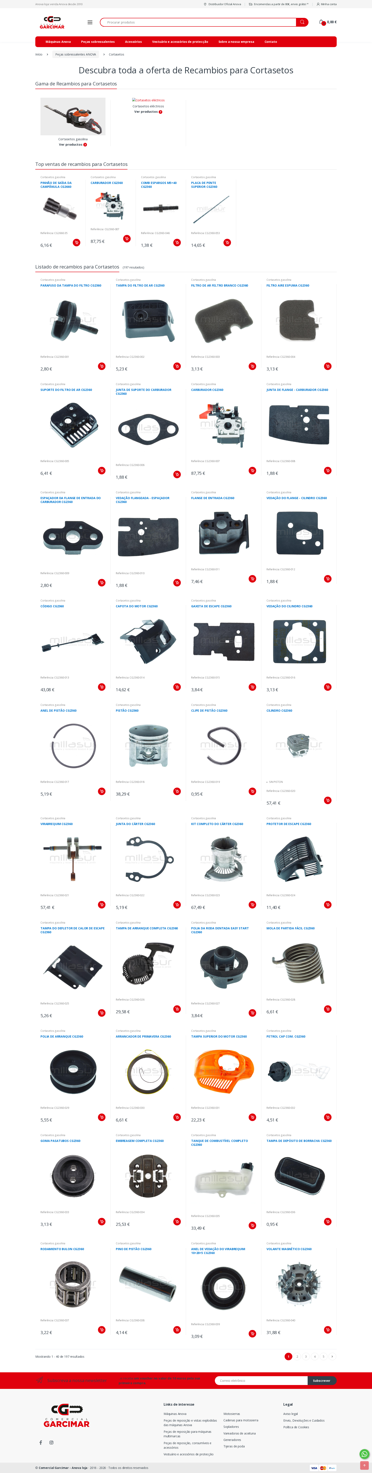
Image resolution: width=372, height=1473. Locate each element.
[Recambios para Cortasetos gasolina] (72, 116)
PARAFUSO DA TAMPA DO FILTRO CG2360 (70, 285)
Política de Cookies (296, 1427)
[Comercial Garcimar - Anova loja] (51, 22)
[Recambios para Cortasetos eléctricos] (148, 100)
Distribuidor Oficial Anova (224, 4)
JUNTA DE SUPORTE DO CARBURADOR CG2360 (143, 392)
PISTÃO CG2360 (127, 710)
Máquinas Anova (58, 42)
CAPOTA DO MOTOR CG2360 (137, 606)
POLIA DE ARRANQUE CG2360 (61, 1036)
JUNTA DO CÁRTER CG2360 (135, 824)
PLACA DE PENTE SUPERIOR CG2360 (204, 185)
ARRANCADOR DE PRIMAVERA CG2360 (143, 1036)
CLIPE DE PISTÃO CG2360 (209, 710)
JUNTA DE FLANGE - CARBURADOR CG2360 (297, 390)
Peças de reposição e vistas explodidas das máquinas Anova (190, 1422)
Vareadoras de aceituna (239, 1433)
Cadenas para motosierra (240, 1420)
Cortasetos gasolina (72, 139)
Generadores (232, 1440)
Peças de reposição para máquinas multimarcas (187, 1434)
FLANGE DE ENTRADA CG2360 (212, 498)
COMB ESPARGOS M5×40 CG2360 (159, 185)
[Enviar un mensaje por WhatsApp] (364, 1454)
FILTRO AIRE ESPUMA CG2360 (288, 285)
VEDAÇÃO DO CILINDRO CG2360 (289, 606)
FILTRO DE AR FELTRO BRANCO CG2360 (219, 285)
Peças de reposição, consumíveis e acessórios (187, 1445)
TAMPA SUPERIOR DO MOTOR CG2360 (219, 1036)
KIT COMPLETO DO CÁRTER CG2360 (217, 824)
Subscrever (321, 1381)
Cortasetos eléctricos (148, 106)
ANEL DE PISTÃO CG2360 (58, 710)
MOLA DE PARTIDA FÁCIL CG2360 (291, 928)
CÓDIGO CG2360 (52, 606)
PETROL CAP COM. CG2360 (286, 1036)
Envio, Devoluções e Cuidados (304, 1420)
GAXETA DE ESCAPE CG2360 (211, 606)
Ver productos (70, 144)
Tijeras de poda (234, 1446)
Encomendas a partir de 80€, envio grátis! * (280, 4)
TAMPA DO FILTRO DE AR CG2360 (140, 285)
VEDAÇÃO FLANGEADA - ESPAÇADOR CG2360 (142, 500)
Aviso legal (290, 1414)
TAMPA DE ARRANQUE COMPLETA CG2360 (147, 928)
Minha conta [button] (329, 4)
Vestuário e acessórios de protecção (180, 42)
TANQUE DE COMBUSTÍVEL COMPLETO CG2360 (219, 1143)
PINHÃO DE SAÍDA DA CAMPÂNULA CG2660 (55, 185)
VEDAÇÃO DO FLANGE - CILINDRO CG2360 (297, 498)
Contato (271, 42)
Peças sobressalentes (98, 42)
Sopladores (231, 1427)
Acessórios (133, 42)
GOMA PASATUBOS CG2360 (60, 1141)
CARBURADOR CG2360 (107, 183)
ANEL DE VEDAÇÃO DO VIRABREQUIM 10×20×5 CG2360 (218, 1251)
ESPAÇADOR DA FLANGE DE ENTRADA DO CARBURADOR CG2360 (70, 500)
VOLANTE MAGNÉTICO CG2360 (289, 1249)
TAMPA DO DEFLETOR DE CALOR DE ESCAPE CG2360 (72, 930)
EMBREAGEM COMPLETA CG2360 (139, 1141)
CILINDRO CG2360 (279, 710)
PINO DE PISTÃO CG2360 (133, 1249)
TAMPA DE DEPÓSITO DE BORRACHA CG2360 (299, 1141)
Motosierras (231, 1414)
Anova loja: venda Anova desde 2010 (58, 4)
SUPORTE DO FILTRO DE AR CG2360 (66, 390)
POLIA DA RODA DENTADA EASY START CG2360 (220, 930)
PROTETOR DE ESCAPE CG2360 (289, 824)
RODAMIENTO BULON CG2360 (62, 1249)
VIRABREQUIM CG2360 (56, 824)
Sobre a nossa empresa (236, 42)
